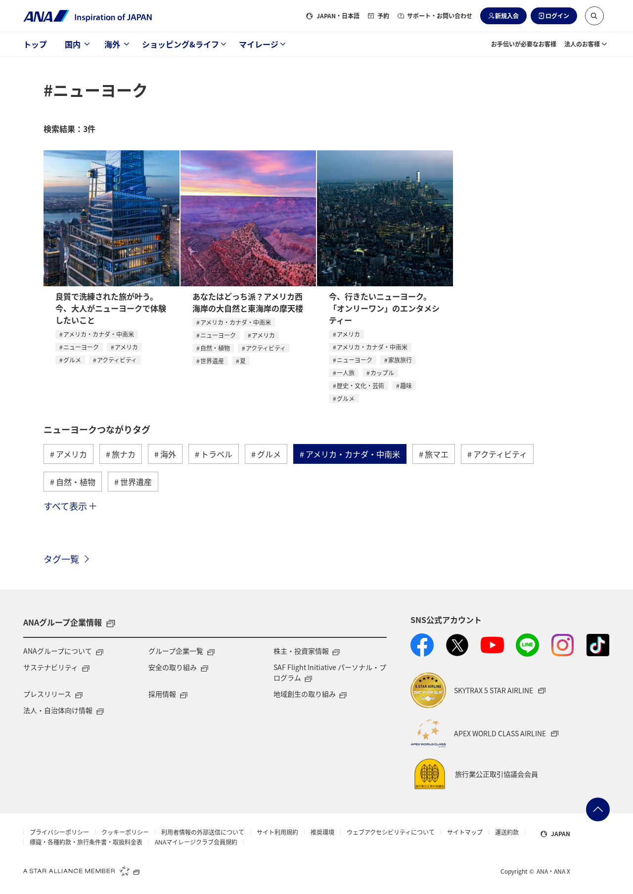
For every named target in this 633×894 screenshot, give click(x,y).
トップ (35, 44)
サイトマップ (465, 832)
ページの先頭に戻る (598, 809)
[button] (594, 15)
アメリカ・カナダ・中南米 (98, 334)
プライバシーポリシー (59, 832)
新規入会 (507, 15)
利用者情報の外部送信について (202, 832)
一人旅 (346, 372)
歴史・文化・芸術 (360, 385)
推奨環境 (322, 832)
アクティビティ (117, 360)
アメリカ (126, 347)
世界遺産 (212, 361)
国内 (73, 44)
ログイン (557, 15)
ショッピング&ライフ (180, 44)
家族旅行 (400, 360)
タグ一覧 (61, 558)
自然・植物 (215, 348)
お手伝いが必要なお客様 (523, 44)
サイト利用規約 (277, 832)
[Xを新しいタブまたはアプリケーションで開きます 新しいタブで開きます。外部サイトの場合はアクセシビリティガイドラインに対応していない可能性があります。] (457, 645)
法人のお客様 (582, 44)
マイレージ (258, 44)
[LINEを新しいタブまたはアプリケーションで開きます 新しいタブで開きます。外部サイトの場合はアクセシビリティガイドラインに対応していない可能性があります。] (527, 645)
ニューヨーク (81, 347)
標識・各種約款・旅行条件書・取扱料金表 (86, 842)
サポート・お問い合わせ (439, 15)
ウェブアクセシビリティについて (391, 832)
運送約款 (507, 832)
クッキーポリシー (125, 832)
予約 (383, 15)
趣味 (406, 385)
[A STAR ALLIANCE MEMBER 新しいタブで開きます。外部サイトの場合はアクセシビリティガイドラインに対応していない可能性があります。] (81, 870)
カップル (382, 372)
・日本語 (338, 15)
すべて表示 (65, 505)
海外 (112, 44)
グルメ (72, 360)
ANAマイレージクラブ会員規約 (196, 842)
